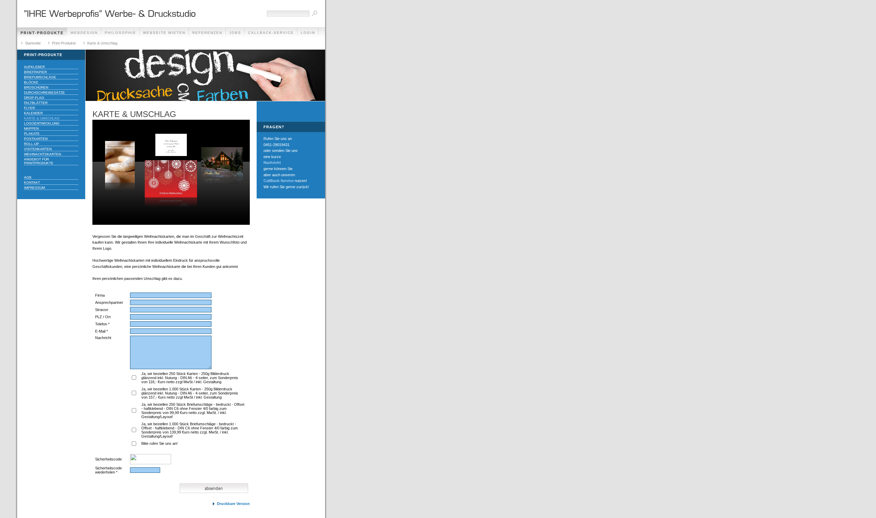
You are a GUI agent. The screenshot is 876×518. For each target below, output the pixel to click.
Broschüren (36, 87)
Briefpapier (35, 72)
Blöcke (31, 82)
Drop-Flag (34, 98)
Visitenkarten (38, 149)
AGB (27, 177)
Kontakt (32, 182)
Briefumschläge (40, 77)
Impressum (34, 188)
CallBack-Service (271, 33)
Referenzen (207, 33)
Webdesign (84, 33)
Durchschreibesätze (44, 92)
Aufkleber (34, 67)
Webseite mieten (164, 33)
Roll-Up (31, 144)
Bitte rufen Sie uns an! (159, 443)
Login (308, 33)
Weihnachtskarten (42, 154)
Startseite (33, 43)
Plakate (32, 133)
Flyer (29, 108)
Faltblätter (36, 103)
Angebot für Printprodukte (38, 161)
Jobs (235, 33)
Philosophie (120, 33)
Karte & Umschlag (102, 43)
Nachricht (272, 162)
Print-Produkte (42, 33)
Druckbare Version (233, 504)
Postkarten (36, 139)
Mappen (31, 128)
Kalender (33, 113)
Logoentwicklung (42, 123)
